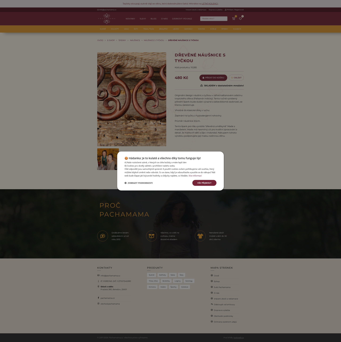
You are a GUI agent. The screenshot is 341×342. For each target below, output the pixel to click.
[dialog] (170, 171)
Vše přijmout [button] (204, 182)
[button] (139, 182)
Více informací (195, 175)
